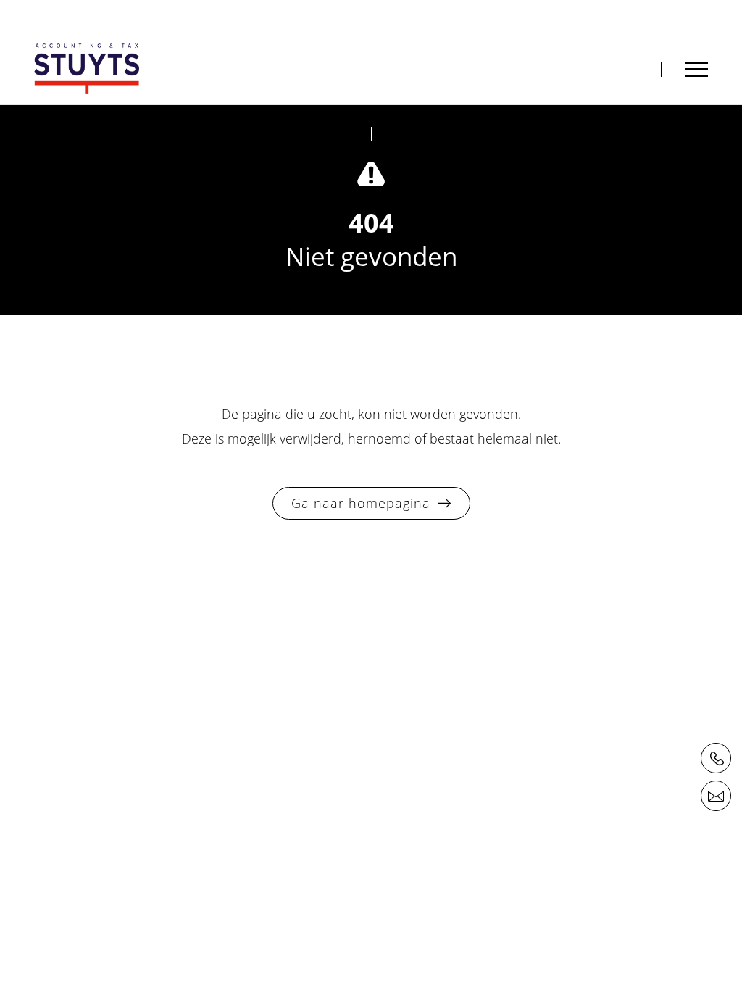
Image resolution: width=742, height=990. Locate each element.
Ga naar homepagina (360, 503)
